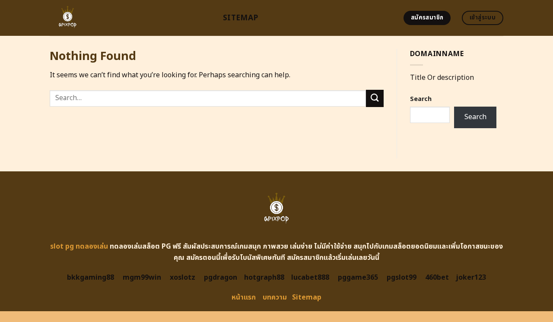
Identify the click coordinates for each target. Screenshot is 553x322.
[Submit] (374, 98)
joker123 (471, 277)
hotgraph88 (264, 277)
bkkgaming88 (90, 277)
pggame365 (358, 277)
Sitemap (240, 18)
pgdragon (220, 277)
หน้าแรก (244, 297)
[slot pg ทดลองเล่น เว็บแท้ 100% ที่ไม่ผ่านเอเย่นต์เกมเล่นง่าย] (130, 18)
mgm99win (142, 277)
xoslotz (182, 277)
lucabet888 (310, 277)
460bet (437, 277)
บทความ (275, 297)
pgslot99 (401, 277)
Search (421, 99)
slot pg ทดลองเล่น (79, 246)
